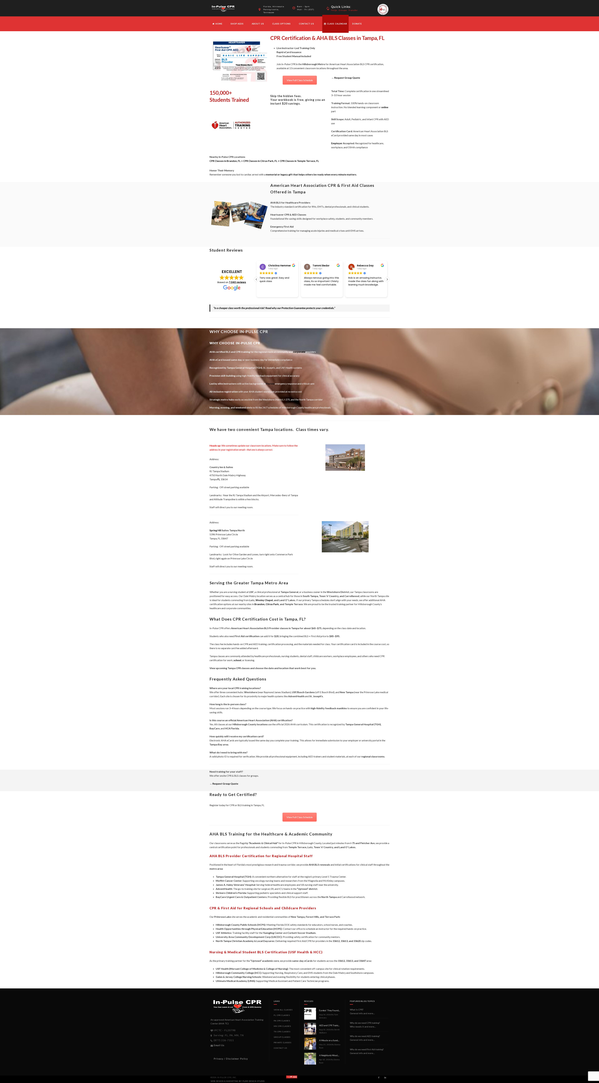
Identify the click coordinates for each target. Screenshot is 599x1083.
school (237, 660)
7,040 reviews (237, 282)
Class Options (281, 23)
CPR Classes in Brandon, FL (225, 160)
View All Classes (283, 1010)
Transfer (353, 10)
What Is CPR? (356, 1009)
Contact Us (306, 23)
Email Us (219, 1045)
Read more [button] (354, 292)
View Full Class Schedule (300, 80)
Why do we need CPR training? (365, 1023)
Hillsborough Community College (235, 972)
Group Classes (282, 1037)
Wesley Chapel (264, 600)
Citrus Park (272, 604)
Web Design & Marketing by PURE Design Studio (238, 1081)
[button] (387, 279)
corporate (299, 351)
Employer (336, 143)
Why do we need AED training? (365, 1036)
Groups (343, 10)
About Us (258, 23)
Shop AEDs (237, 23)
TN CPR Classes (282, 1031)
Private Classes (282, 1042)
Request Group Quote (347, 77)
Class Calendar (336, 23)
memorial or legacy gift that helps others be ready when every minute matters (311, 174)
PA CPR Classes (282, 1020)
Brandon (259, 604)
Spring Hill (215, 530)
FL (218, 479)
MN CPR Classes (282, 1026)
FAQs (334, 10)
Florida (270, 383)
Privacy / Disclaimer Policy (231, 1058)
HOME (218, 23)
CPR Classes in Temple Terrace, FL (299, 160)
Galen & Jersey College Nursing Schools (238, 976)
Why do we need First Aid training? (367, 1049)
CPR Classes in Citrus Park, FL (260, 160)
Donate (357, 23)
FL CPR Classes (282, 1015)
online (384, 107)
